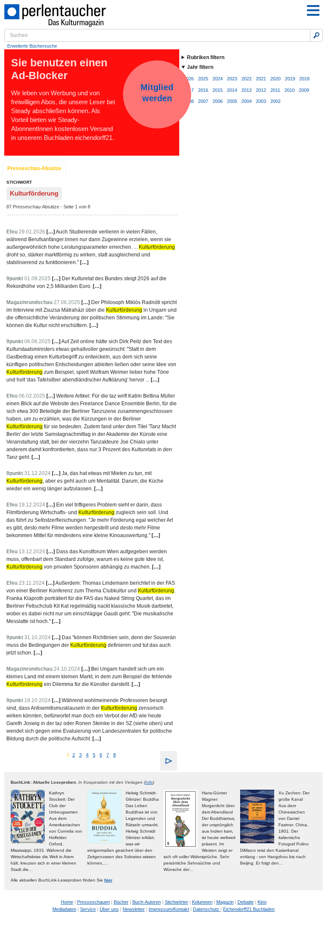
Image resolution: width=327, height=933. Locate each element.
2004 (246, 101)
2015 (217, 90)
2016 (203, 90)
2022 (246, 78)
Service (88, 909)
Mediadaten (64, 909)
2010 (289, 90)
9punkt (14, 279)
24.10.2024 (67, 669)
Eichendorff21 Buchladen (249, 909)
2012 (261, 90)
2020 (275, 78)
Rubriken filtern (205, 57)
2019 (290, 78)
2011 (275, 90)
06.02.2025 (32, 396)
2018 (304, 78)
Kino (262, 902)
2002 (275, 101)
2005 (232, 101)
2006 (217, 101)
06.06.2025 (37, 341)
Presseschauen (93, 902)
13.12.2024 (32, 552)
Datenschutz (207, 909)
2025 (203, 78)
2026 (189, 78)
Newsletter (134, 909)
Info (149, 782)
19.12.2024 (32, 505)
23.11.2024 (32, 583)
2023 (232, 78)
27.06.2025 (67, 302)
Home (67, 902)
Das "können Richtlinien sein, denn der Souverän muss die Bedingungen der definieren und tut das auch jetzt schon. (91, 645)
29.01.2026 (32, 232)
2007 (203, 101)
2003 (261, 101)
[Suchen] (316, 35)
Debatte (246, 902)
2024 (217, 78)
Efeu (11, 232)
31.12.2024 (37, 473)
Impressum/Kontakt (169, 909)
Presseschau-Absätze (34, 168)
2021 (261, 78)
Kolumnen (202, 902)
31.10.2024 (37, 637)
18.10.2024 (37, 700)
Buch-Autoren (146, 902)
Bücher (121, 902)
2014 (232, 90)
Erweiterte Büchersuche (32, 45)
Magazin (225, 902)
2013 (246, 90)
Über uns (109, 909)
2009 (304, 90)
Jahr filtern (200, 67)
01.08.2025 (37, 279)
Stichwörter (176, 902)
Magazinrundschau (29, 302)
